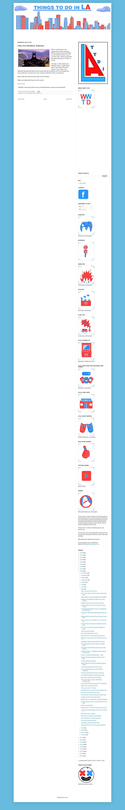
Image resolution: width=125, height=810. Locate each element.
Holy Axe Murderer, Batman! (88, 661)
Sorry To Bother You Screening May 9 (91, 718)
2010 (81, 753)
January (83, 734)
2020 (81, 566)
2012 (81, 749)
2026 (81, 553)
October (83, 577)
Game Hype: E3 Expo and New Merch (91, 677)
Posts (82, 206)
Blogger (66, 797)
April (82, 728)
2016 (81, 740)
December (84, 573)
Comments (83, 209)
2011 (81, 751)
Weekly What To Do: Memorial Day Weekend (93, 635)
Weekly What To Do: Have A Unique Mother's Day (94, 690)
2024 (81, 557)
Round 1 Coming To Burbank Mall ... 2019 (92, 655)
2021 (81, 564)
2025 (81, 555)
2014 (81, 744)
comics (23, 93)
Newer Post (21, 99)
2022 (81, 562)
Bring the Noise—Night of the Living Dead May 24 (94, 699)
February (83, 732)
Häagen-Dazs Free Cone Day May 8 (90, 697)
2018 (81, 571)
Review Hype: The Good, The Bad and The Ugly (94, 707)
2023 (81, 559)
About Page (83, 183)
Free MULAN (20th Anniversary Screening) (92, 673)
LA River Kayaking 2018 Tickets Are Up (91, 667)
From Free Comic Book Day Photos (90, 692)
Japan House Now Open (87, 631)
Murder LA (38, 93)
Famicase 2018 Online (87, 705)
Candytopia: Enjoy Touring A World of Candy (92, 641)
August (83, 582)
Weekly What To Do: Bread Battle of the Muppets (94, 597)
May (82, 589)
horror (34, 93)
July (82, 584)
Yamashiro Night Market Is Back (89, 633)
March (83, 730)
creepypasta (29, 93)
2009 (81, 756)
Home (45, 99)
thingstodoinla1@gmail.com (91, 544)
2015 (81, 742)
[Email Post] (38, 91)
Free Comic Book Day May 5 (88, 720)
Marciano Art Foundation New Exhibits (91, 716)
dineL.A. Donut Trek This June (89, 591)
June (82, 587)
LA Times (22, 83)
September (84, 580)
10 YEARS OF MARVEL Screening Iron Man (92, 675)
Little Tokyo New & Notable (88, 713)
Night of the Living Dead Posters (89, 685)
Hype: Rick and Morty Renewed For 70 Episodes (94, 683)
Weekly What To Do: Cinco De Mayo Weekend (93, 725)
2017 (81, 737)
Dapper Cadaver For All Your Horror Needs (92, 603)
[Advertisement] (53, 34)
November (84, 575)
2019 (81, 569)
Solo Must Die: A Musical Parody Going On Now (93, 695)
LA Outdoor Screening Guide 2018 (90, 722)
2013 (81, 746)
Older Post (69, 99)
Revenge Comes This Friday (88, 688)
